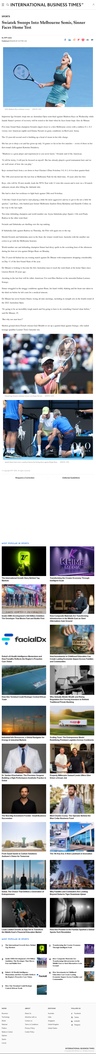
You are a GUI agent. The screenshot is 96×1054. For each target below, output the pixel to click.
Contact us (28, 1021)
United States (52, 1028)
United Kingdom (53, 1024)
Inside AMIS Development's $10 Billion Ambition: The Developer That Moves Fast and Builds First (20, 961)
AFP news (8, 38)
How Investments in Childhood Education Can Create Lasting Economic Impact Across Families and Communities (71, 659)
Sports (4, 1039)
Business (5, 1013)
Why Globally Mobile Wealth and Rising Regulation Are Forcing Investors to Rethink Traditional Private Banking (69, 699)
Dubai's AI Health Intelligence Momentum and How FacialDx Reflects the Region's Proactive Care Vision (22, 659)
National (4, 1024)
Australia (51, 1013)
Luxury (4, 1043)
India (49, 1017)
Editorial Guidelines (71, 478)
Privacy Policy (30, 1028)
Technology (5, 1017)
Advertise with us (31, 1017)
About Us (28, 1013)
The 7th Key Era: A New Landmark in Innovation (71, 854)
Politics (4, 1028)
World (4, 1021)
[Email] (87, 40)
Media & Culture (7, 1032)
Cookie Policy (29, 1032)
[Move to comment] (92, 40)
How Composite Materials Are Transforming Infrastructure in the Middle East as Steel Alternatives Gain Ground (69, 618)
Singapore (51, 1021)
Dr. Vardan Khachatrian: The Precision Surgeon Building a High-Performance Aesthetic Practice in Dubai (24, 778)
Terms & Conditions (31, 1024)
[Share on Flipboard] (79, 40)
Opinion (4, 1035)
